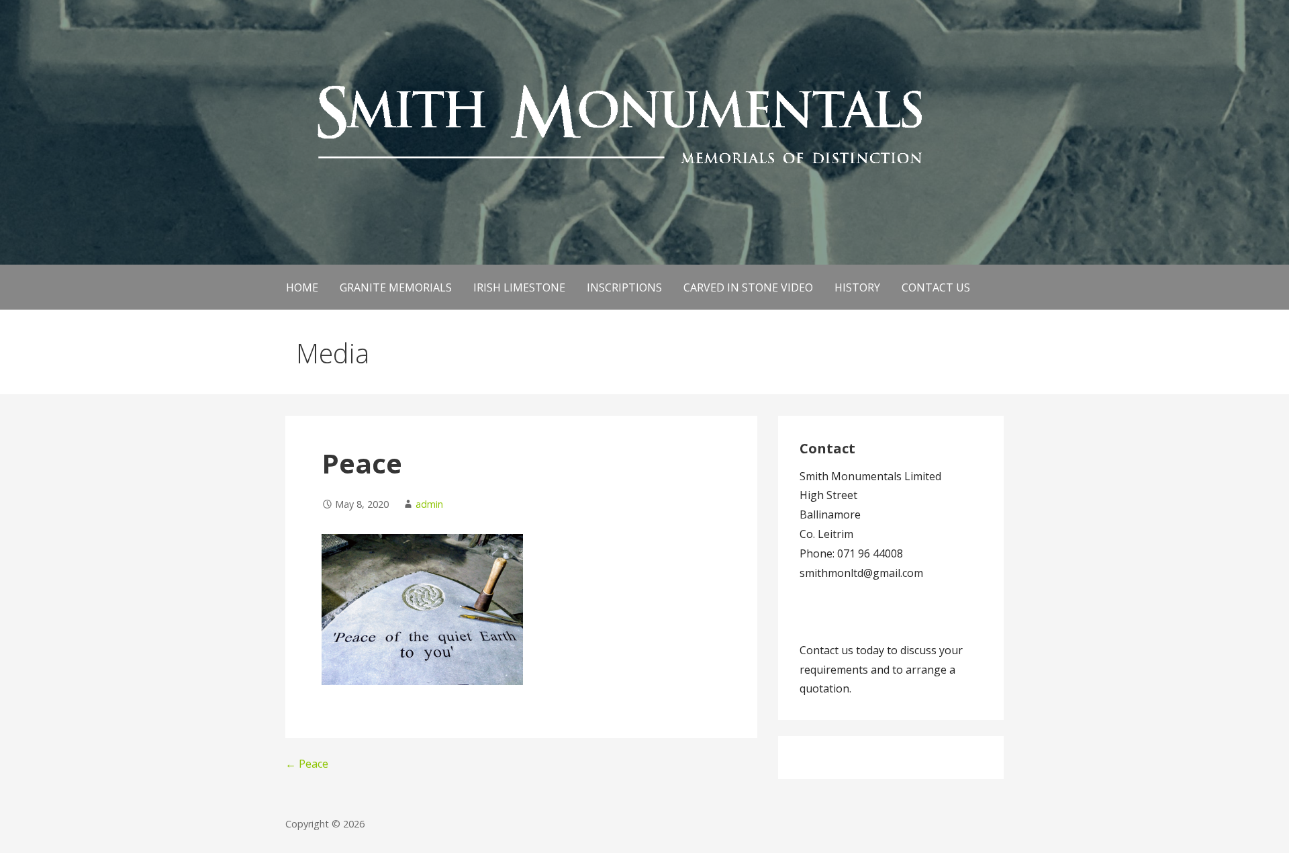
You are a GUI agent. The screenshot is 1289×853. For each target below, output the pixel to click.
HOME (302, 287)
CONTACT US (936, 287)
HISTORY (857, 287)
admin (429, 504)
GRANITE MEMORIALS (396, 287)
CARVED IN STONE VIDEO (748, 287)
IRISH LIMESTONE (519, 287)
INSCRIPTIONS (624, 287)
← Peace (306, 763)
